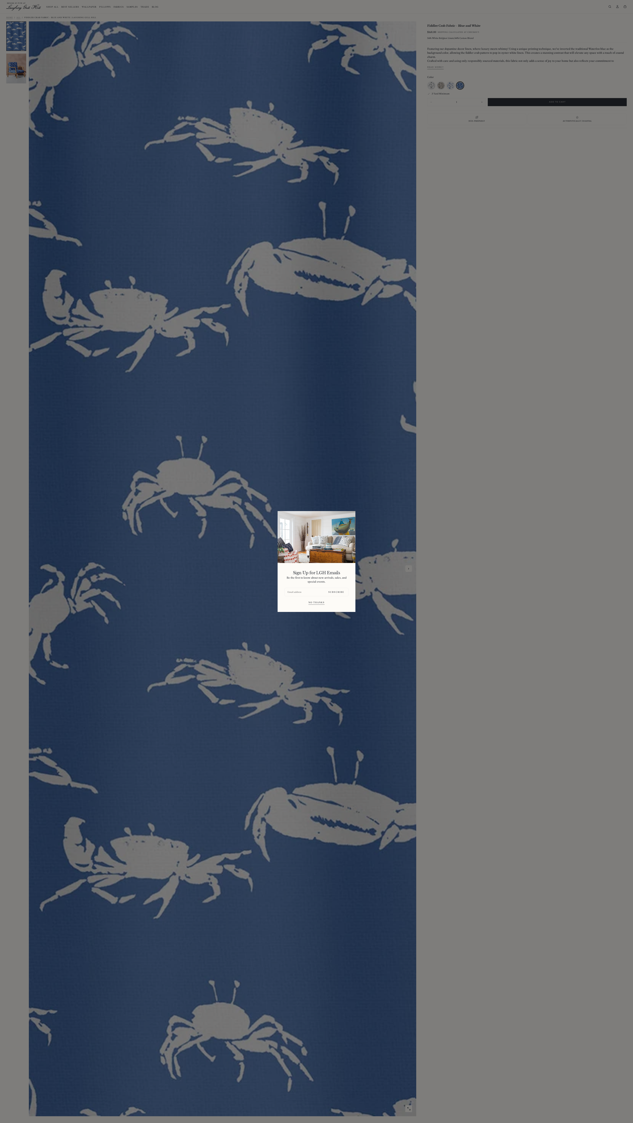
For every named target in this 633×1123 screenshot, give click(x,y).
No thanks (316, 602)
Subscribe (336, 592)
